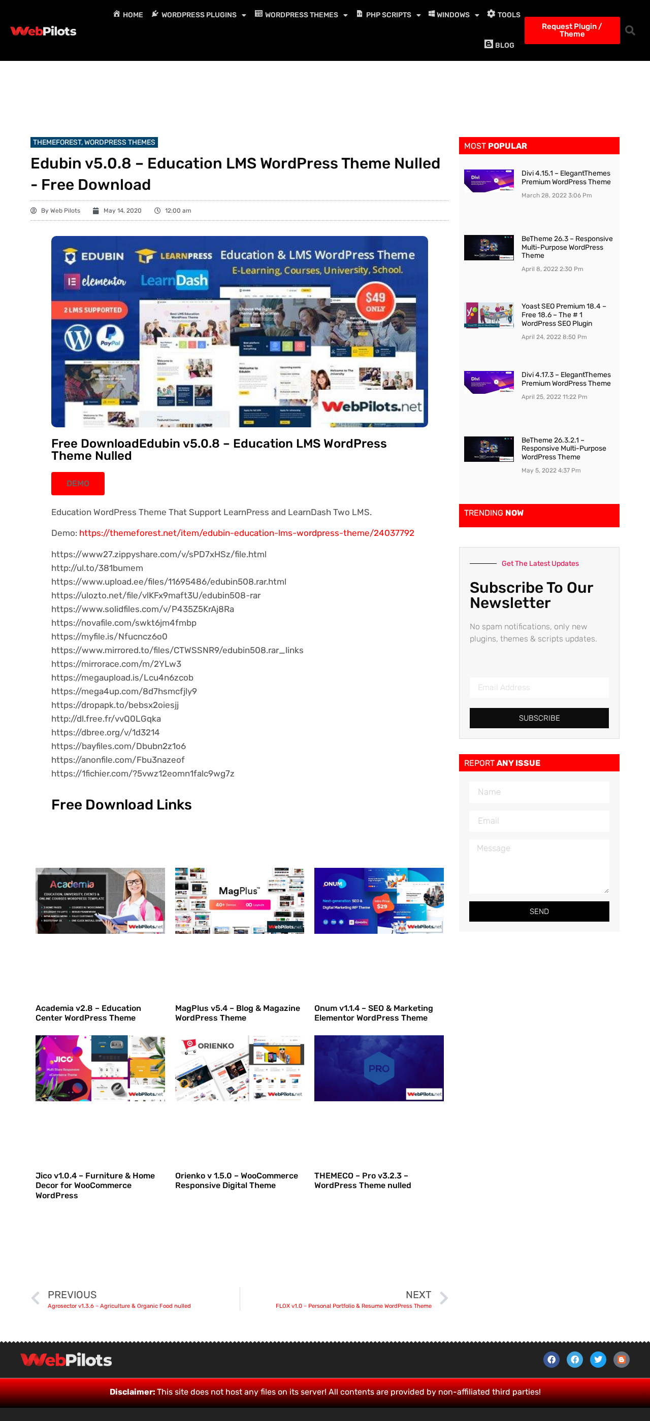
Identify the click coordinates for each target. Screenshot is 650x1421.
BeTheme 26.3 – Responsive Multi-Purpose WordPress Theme (567, 247)
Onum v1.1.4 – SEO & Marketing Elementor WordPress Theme (373, 1013)
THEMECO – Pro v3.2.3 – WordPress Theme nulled (362, 1180)
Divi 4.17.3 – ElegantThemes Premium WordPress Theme (566, 379)
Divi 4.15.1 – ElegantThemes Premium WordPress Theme (566, 177)
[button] (630, 30)
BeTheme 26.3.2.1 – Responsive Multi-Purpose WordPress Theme (564, 449)
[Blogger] (621, 1359)
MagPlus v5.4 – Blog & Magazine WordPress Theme (237, 1013)
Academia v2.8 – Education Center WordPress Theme (88, 1013)
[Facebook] (551, 1359)
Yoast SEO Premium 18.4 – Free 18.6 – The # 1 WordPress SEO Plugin (564, 315)
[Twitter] (598, 1359)
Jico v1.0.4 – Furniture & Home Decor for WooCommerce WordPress (95, 1185)
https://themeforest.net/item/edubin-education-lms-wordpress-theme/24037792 (246, 533)
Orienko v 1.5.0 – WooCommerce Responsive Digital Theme (236, 1180)
